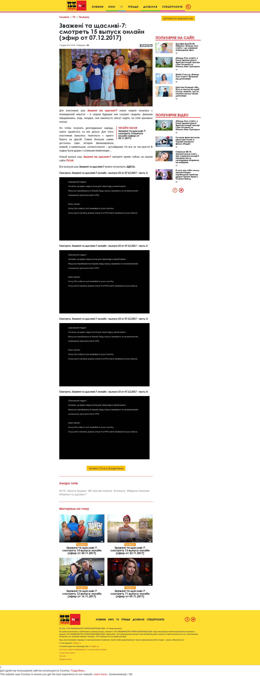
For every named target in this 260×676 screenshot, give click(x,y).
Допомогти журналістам (178, 18)
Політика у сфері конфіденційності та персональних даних (83, 649)
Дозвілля (138, 619)
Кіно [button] (111, 6)
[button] (189, 7)
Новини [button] (98, 6)
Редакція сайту (65, 659)
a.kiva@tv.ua (94, 646)
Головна (64, 17)
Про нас (62, 656)
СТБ (63, 490)
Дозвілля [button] (150, 6)
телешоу (120, 490)
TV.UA (69, 160)
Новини (101, 619)
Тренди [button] (133, 6)
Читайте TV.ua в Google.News (106, 468)
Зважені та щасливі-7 (102, 110)
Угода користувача (67, 653)
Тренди (125, 619)
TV (74, 17)
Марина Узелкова (138, 490)
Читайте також (132, 132)
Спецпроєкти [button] (172, 6)
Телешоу (84, 17)
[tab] (175, 190)
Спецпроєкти (155, 619)
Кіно (111, 619)
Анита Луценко (78, 490)
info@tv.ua (77, 643)
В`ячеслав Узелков (101, 490)
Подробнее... (78, 670)
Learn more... (101, 674)
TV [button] (121, 6)
